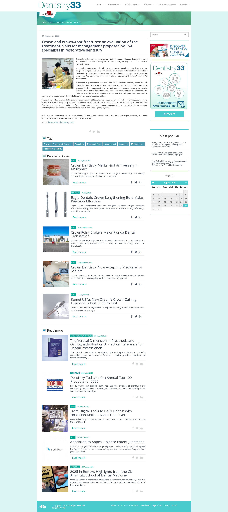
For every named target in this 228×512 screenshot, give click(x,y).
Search (174, 505)
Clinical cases (132, 4)
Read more (79, 182)
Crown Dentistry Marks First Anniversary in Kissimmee (104, 167)
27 (177, 205)
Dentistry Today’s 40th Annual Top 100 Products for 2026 (101, 379)
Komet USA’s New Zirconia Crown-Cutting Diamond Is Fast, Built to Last (103, 301)
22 (186, 202)
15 (186, 198)
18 (165, 202)
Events (184, 4)
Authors (124, 505)
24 (159, 205)
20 (177, 202)
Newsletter (145, 505)
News (100, 4)
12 (171, 198)
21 (181, 202)
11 (165, 198)
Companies (114, 4)
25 (165, 205)
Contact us (134, 505)
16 (153, 202)
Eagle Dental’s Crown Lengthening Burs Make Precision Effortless (107, 199)
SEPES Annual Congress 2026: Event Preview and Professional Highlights (167, 153)
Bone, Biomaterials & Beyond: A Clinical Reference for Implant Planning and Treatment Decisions (169, 144)
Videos (148, 4)
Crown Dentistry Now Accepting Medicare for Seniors (106, 269)
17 (159, 202)
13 (177, 198)
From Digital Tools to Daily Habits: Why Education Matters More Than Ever (101, 413)
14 (181, 198)
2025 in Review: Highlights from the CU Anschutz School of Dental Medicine (101, 473)
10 (159, 198)
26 (171, 205)
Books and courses (167, 4)
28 (181, 205)
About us (115, 505)
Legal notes (157, 505)
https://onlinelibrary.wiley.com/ (61, 122)
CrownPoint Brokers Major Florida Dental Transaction (103, 234)
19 (171, 202)
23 (153, 205)
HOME (44, 23)
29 (186, 205)
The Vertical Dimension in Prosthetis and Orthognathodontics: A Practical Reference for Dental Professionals (106, 344)
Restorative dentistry (72, 23)
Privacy (166, 505)
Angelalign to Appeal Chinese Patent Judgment (107, 441)
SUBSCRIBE (169, 114)
